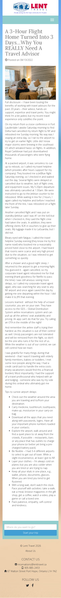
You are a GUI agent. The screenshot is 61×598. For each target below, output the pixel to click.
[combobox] (30, 527)
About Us (30, 550)
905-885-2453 (32, 567)
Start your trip (30, 532)
